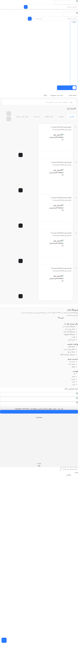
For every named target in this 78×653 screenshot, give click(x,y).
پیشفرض (71, 116)
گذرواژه (74, 39)
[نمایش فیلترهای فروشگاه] (4, 640)
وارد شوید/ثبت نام (54, 148)
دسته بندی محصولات (56, 95)
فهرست (75, 371)
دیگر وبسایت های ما (71, 324)
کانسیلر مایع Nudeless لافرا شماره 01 (61, 127)
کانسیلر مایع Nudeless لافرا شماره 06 (61, 268)
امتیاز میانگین (49, 116)
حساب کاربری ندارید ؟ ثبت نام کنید (74, 63)
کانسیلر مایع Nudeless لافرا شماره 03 (61, 197)
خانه (71, 102)
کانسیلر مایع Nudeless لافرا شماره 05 (61, 233)
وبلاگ (45, 95)
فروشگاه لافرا (72, 310)
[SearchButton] (26, 7)
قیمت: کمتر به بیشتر (22, 116)
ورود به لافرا (73, 51)
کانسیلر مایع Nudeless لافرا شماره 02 (61, 162)
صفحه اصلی (72, 95)
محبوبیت (61, 116)
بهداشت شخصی (72, 344)
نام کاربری (74, 27)
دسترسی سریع (73, 359)
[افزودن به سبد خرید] (20, 155)
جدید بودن (37, 116)
